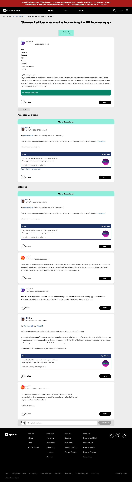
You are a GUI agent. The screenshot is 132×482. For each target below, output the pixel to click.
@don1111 (39, 326)
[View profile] (23, 42)
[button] (110, 42)
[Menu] (127, 10)
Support (68, 438)
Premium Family (89, 447)
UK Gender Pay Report (12, 478)
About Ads (58, 473)
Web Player (69, 443)
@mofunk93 (28, 135)
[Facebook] (124, 435)
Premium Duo (88, 443)
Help (50, 10)
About (30, 438)
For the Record (33, 447)
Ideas (81, 10)
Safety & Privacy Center (19, 473)
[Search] (114, 10)
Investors (50, 452)
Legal (6, 473)
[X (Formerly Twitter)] (118, 435)
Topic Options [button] (23, 110)
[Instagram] (111, 435)
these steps (79, 4)
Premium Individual (90, 438)
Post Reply (105, 423)
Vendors (50, 457)
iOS (25, 16)
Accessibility (68, 473)
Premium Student (89, 452)
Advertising (51, 447)
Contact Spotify (70, 452)
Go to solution (67, 34)
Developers (51, 443)
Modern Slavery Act (82, 473)
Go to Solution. (33, 92)
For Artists (50, 438)
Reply (105, 102)
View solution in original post (31, 169)
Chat (65, 10)
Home (15, 16)
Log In (121, 10)
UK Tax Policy (95, 473)
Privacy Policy (33, 473)
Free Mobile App (71, 447)
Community (14, 10)
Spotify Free (87, 457)
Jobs (30, 443)
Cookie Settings (46, 473)
